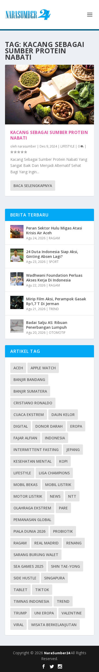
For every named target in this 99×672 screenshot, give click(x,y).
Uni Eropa (44, 612)
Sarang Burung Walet (35, 554)
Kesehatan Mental (32, 461)
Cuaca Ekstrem (28, 414)
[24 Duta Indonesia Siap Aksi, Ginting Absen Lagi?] (16, 255)
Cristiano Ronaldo (32, 402)
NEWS (55, 496)
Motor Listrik (27, 496)
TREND (54, 309)
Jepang (73, 449)
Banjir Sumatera (30, 391)
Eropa (76, 426)
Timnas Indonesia (31, 601)
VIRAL (18, 624)
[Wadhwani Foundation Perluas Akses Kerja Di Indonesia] (16, 278)
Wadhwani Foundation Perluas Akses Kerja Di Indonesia (54, 278)
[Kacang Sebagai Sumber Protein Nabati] (49, 94)
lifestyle (22, 472)
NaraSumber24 (57, 653)
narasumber (27, 146)
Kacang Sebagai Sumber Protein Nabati (49, 135)
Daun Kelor (63, 414)
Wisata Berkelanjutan (54, 624)
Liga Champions (54, 472)
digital (20, 426)
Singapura (54, 577)
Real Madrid (46, 542)
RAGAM (54, 238)
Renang (74, 542)
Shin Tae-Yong (65, 566)
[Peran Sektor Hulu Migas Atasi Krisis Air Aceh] (16, 231)
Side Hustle (24, 577)
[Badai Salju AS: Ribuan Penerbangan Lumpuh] (16, 326)
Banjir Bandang (29, 379)
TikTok (42, 589)
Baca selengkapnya (32, 185)
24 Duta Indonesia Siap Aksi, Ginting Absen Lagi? (52, 254)
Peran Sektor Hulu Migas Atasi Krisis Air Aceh (54, 230)
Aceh (18, 367)
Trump (20, 612)
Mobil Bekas (25, 484)
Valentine (72, 612)
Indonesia (55, 437)
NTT (72, 496)
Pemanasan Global (32, 519)
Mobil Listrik (58, 484)
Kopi (63, 461)
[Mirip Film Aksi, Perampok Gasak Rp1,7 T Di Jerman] (16, 302)
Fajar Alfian (25, 437)
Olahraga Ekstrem (32, 507)
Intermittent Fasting (36, 449)
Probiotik (63, 531)
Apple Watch (43, 367)
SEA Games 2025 (28, 566)
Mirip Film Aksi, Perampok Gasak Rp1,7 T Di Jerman (56, 301)
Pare (63, 507)
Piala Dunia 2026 (29, 531)
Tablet (20, 589)
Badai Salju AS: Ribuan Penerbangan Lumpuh (46, 325)
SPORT (54, 261)
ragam (20, 542)
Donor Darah (49, 426)
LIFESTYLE (67, 146)
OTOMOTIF (57, 332)
